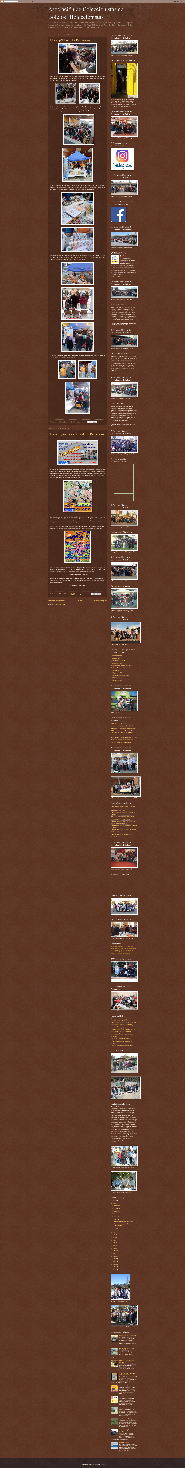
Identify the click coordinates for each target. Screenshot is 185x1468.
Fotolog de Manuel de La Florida (120, 675)
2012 (114, 1259)
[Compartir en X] (92, 422)
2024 (114, 1201)
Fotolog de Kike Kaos (117, 680)
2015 (114, 1251)
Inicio (80, 601)
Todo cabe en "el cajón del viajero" (120, 819)
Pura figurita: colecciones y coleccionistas (122, 816)
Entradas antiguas (100, 601)
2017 (114, 1245)
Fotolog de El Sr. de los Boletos (120, 660)
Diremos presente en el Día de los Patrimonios (77, 434)
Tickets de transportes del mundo (120, 735)
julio (115, 1213)
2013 (114, 1256)
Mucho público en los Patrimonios (70, 40)
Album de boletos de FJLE (118, 723)
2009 (114, 1267)
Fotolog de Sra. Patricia (117, 673)
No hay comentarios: (83, 594)
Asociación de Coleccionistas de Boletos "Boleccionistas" (85, 12)
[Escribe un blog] (90, 422)
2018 (114, 1243)
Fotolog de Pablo (115, 658)
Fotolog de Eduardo (116, 655)
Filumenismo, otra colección (126, 1386)
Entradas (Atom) (60, 604)
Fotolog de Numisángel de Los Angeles (122, 665)
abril (115, 1229)
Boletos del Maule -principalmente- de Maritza (123, 728)
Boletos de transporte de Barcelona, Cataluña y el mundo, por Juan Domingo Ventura (123, 731)
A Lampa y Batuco (124, 1408)
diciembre (117, 1205)
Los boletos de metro (124, 1397)
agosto (116, 1211)
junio (115, 1216)
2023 (114, 1203)
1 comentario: (81, 422)
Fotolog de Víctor (115, 677)
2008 (114, 1269)
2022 (114, 1232)
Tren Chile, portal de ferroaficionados (121, 742)
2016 (114, 1248)
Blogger (103, 1464)
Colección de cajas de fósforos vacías (121, 834)
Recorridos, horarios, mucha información (122, 739)
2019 (114, 1240)
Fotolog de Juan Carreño (117, 663)
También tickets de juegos (126, 1419)
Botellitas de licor (115, 832)
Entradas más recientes (57, 601)
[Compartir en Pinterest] (96, 422)
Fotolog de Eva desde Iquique (119, 668)
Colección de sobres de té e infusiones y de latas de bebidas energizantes (123, 822)
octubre (116, 1208)
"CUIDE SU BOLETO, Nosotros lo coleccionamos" (127, 1374)
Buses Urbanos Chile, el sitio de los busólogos (124, 737)
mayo (116, 1219)
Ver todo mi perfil (115, 276)
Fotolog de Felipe (115, 670)
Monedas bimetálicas (117, 837)
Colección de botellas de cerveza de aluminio (123, 829)
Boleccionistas (126, 256)
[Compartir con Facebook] (94, 422)
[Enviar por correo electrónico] (88, 422)
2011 (114, 1261)
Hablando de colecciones (118, 810)
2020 (114, 1237)
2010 (114, 1264)
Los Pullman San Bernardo (126, 1348)
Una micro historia (124, 1442)
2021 (114, 1235)
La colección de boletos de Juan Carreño (122, 726)
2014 (114, 1253)
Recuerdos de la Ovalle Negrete (127, 1335)
